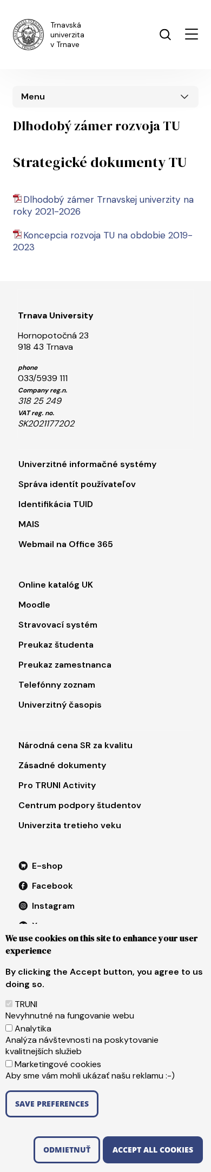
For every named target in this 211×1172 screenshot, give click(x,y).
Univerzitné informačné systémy (87, 464)
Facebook (52, 885)
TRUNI (26, 1004)
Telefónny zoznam (56, 684)
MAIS (28, 524)
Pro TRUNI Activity (57, 785)
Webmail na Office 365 (65, 544)
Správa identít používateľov (77, 484)
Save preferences (52, 1103)
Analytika (33, 1028)
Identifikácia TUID (55, 504)
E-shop (47, 865)
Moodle (34, 604)
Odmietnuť (66, 1149)
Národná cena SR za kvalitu (75, 745)
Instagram (53, 905)
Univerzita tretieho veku (69, 825)
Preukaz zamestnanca (64, 664)
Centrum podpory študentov (79, 805)
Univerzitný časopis (60, 704)
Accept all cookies (153, 1149)
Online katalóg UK (55, 584)
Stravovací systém (57, 624)
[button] (191, 34)
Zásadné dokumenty (62, 765)
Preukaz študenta (56, 644)
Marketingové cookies (58, 1064)
